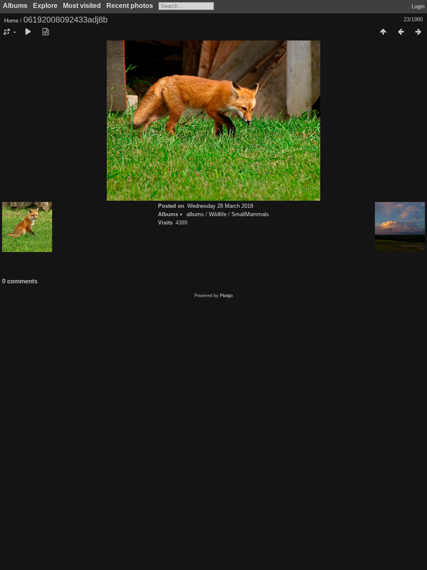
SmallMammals (250, 214)
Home (11, 21)
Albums (15, 5)
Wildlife (217, 214)
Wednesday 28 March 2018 (220, 206)
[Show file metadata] (45, 32)
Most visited (82, 5)
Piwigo (226, 295)
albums (195, 214)
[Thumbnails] (383, 32)
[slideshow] (28, 32)
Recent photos (129, 5)
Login (418, 6)
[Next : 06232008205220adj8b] (418, 32)
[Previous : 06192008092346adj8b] (400, 32)
